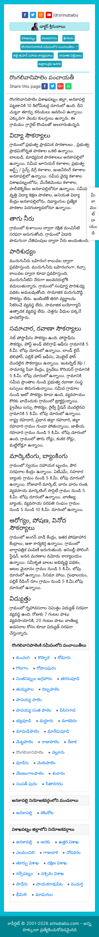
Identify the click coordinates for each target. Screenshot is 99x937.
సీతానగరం (54, 783)
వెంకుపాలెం (46, 762)
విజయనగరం (49, 38)
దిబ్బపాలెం (50, 689)
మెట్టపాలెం (24, 741)
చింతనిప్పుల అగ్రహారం (34, 678)
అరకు (45, 841)
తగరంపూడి (70, 678)
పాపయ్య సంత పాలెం (33, 710)
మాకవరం (69, 720)
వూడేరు (22, 762)
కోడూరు (64, 657)
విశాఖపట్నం (28, 38)
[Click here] (44, 86)
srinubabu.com (64, 923)
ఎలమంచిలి (25, 852)
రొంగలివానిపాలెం (30, 752)
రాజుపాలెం (50, 741)
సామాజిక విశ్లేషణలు (70, 55)
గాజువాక (50, 852)
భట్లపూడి (23, 720)
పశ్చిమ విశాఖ (52, 873)
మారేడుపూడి (58, 731)
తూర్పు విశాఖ (27, 862)
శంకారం (58, 773)
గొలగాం (22, 668)
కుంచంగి (23, 657)
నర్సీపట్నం (24, 873)
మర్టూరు (46, 720)
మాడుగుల (44, 894)
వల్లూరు (58, 752)
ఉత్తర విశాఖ (69, 841)
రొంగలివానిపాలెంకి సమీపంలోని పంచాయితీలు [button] (48, 47)
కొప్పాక (43, 657)
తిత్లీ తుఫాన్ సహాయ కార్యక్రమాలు (33, 55)
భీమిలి (21, 894)
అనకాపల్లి (24, 812)
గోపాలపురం (46, 668)
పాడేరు (22, 884)
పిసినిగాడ (68, 710)
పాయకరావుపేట (49, 884)
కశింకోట (47, 812)
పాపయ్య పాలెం (29, 699)
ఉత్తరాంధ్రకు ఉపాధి (50, 64)
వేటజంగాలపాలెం (30, 773)
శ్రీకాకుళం (68, 38)
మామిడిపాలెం (27, 731)
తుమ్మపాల (25, 689)
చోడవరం (73, 852)
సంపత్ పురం (26, 783)
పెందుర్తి (77, 884)
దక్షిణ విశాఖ (57, 862)
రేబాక (72, 741)
